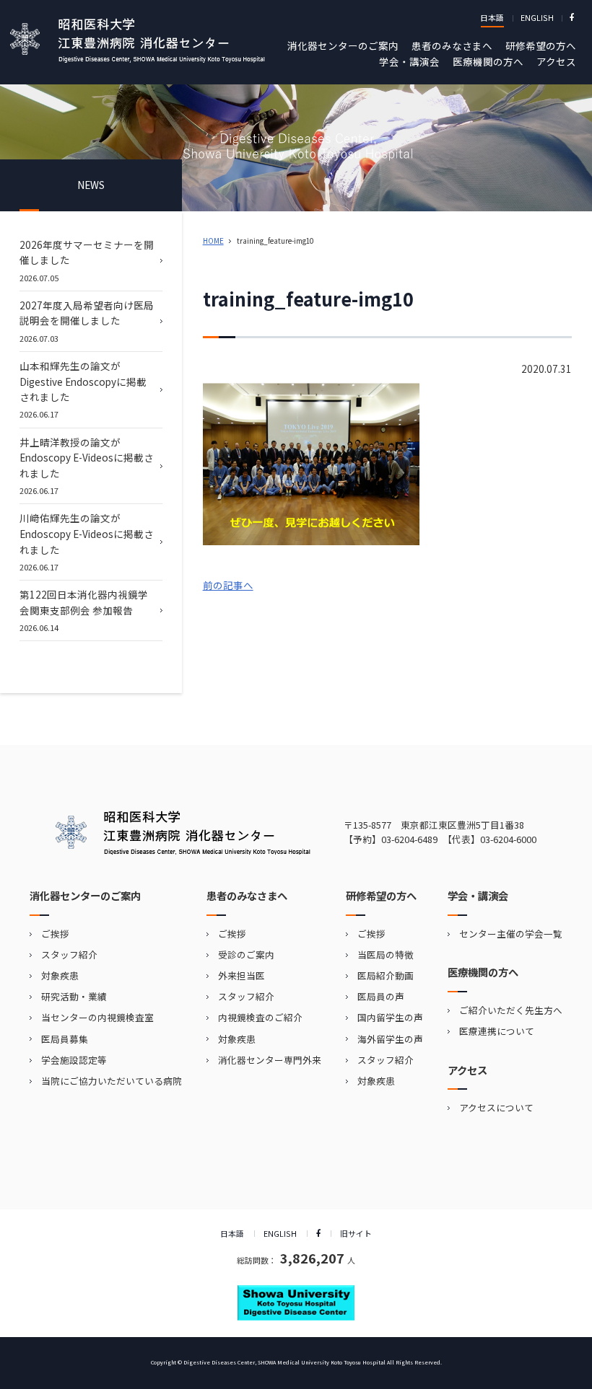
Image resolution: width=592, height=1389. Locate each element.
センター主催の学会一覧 (510, 933)
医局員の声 (380, 996)
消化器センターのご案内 (343, 45)
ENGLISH (537, 17)
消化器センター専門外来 (269, 1060)
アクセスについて (496, 1107)
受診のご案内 (246, 954)
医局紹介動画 (385, 975)
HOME (213, 241)
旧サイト (356, 1233)
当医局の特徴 (385, 954)
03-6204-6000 (508, 839)
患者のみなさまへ (452, 45)
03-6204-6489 (409, 839)
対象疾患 (60, 975)
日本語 (492, 17)
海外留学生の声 (390, 1039)
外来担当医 (241, 975)
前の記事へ (228, 585)
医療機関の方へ (488, 61)
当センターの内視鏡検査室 (97, 1017)
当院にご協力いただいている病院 (111, 1081)
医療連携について (496, 1031)
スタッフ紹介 (69, 954)
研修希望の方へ (540, 45)
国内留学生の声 (390, 1017)
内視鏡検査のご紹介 (260, 1017)
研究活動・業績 (74, 996)
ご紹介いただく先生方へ (510, 1010)
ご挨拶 (55, 933)
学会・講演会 (409, 61)
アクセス (556, 61)
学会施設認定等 (74, 1060)
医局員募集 (64, 1039)
